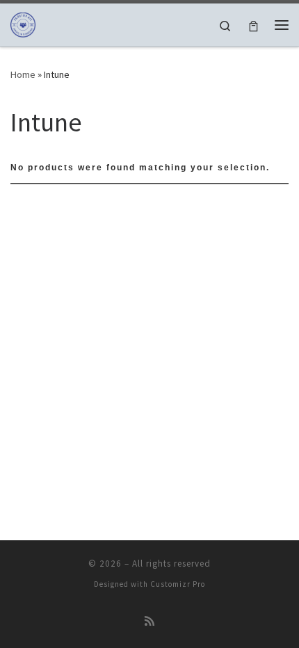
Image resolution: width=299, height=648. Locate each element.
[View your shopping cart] (253, 24)
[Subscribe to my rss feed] (149, 621)
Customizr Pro (177, 584)
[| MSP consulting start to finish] (22, 23)
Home (22, 74)
